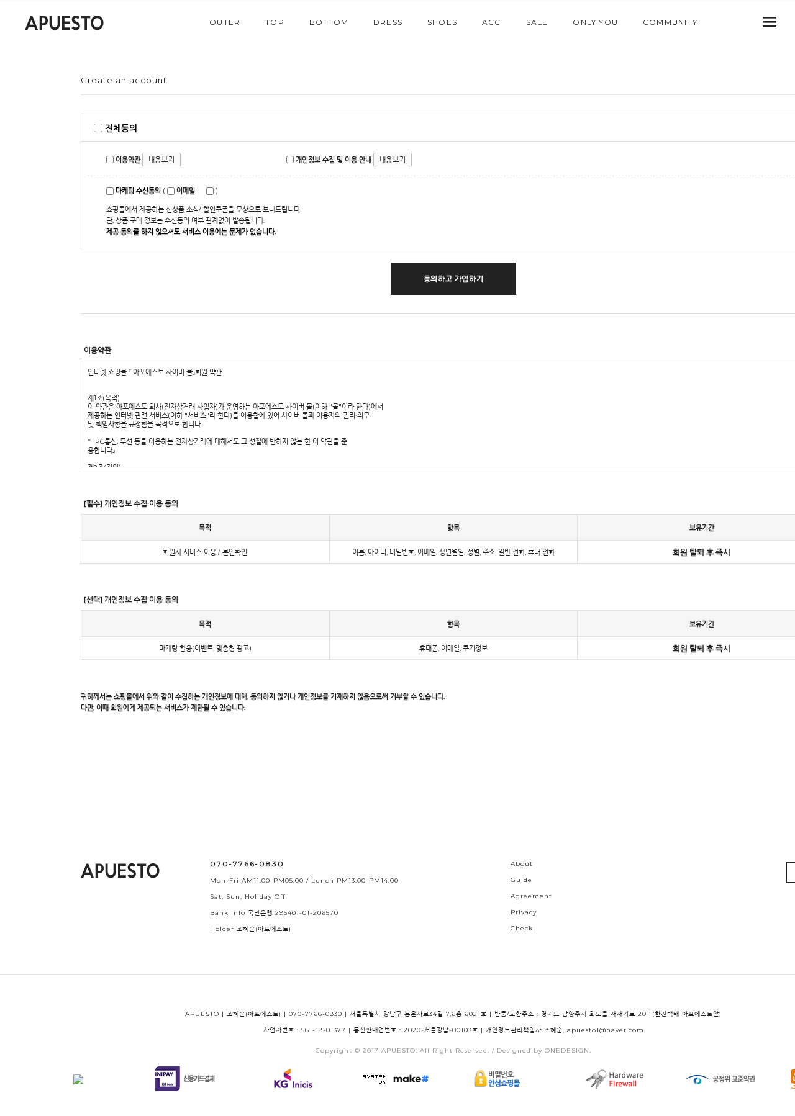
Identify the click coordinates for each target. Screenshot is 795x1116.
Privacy (524, 912)
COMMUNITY (670, 22)
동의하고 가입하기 (453, 278)
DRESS (387, 22)
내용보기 (161, 159)
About (522, 864)
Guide (521, 880)
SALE (537, 22)
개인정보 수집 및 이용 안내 (332, 159)
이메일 (185, 190)
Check (522, 928)
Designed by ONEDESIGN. (544, 1050)
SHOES (442, 22)
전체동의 (119, 127)
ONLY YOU (595, 22)
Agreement (531, 896)
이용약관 (127, 159)
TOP (274, 22)
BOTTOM (328, 22)
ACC (491, 22)
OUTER (224, 22)
